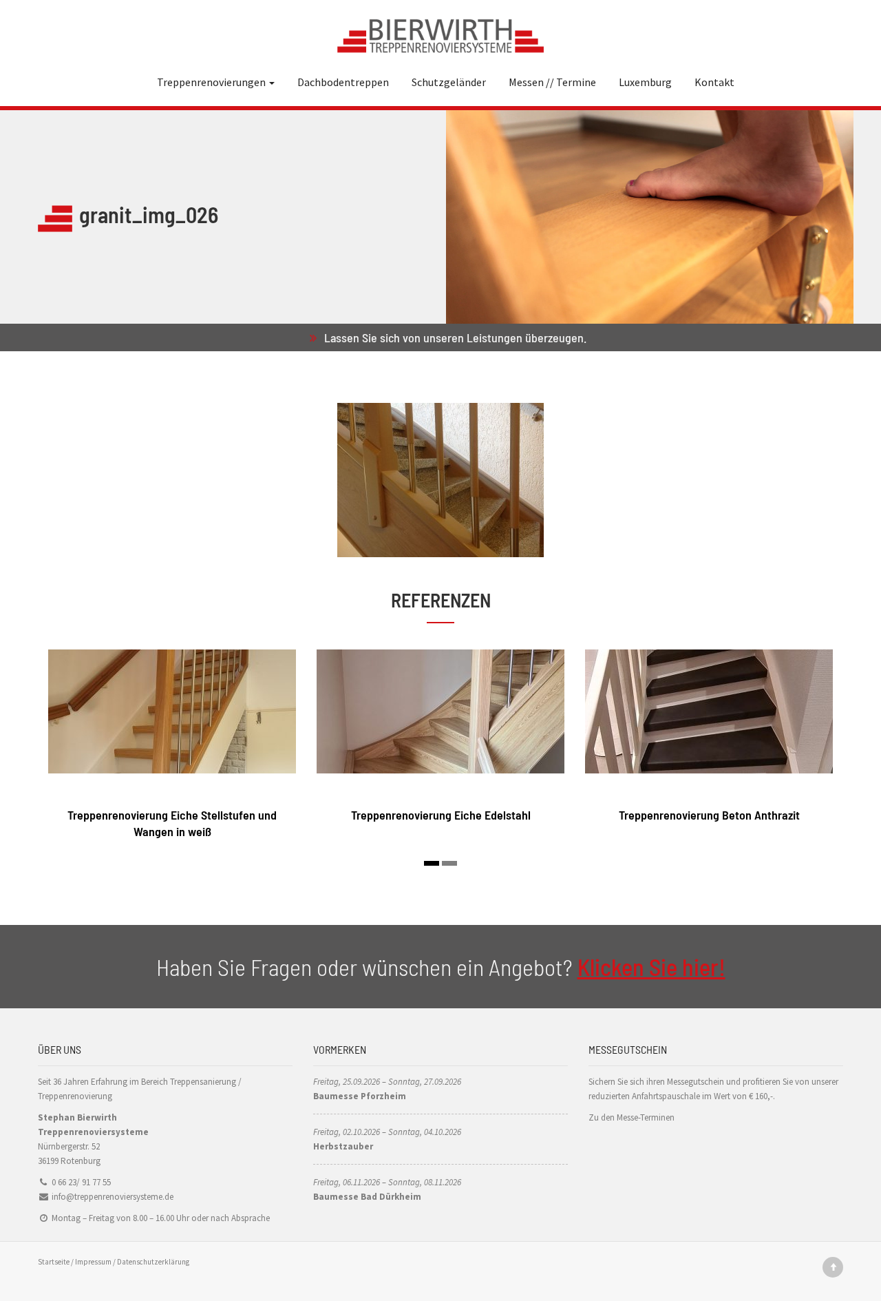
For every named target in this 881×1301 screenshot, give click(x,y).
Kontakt (714, 82)
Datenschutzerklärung (153, 1262)
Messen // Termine (552, 82)
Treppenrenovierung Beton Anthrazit (709, 814)
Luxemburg (645, 82)
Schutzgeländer (449, 82)
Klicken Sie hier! (651, 967)
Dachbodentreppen (343, 82)
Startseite (54, 1262)
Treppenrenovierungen (212, 82)
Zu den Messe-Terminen (631, 1117)
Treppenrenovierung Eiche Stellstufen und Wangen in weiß (172, 822)
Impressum (93, 1262)
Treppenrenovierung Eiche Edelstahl (441, 814)
